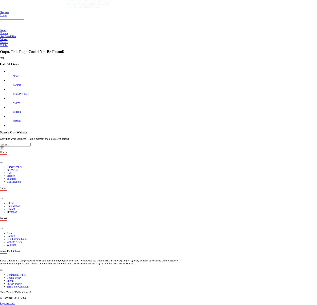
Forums (17, 84)
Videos (16, 102)
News (16, 76)
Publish (17, 120)
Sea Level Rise (21, 93)
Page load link (7, 303)
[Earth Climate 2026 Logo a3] (88, 6)
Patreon (17, 111)
